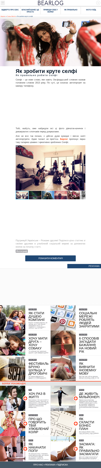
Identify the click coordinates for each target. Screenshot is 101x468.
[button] (83, 147)
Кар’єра (82, 389)
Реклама (94, 266)
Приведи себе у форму (50, 11)
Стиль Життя (11, 16)
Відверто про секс (10, 10)
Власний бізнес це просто (30, 11)
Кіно (30, 389)
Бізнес (81, 415)
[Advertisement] (50, 107)
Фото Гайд (91, 10)
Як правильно (70, 10)
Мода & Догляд (33, 415)
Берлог (3, 16)
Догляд (81, 440)
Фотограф (21, 251)
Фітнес (31, 440)
